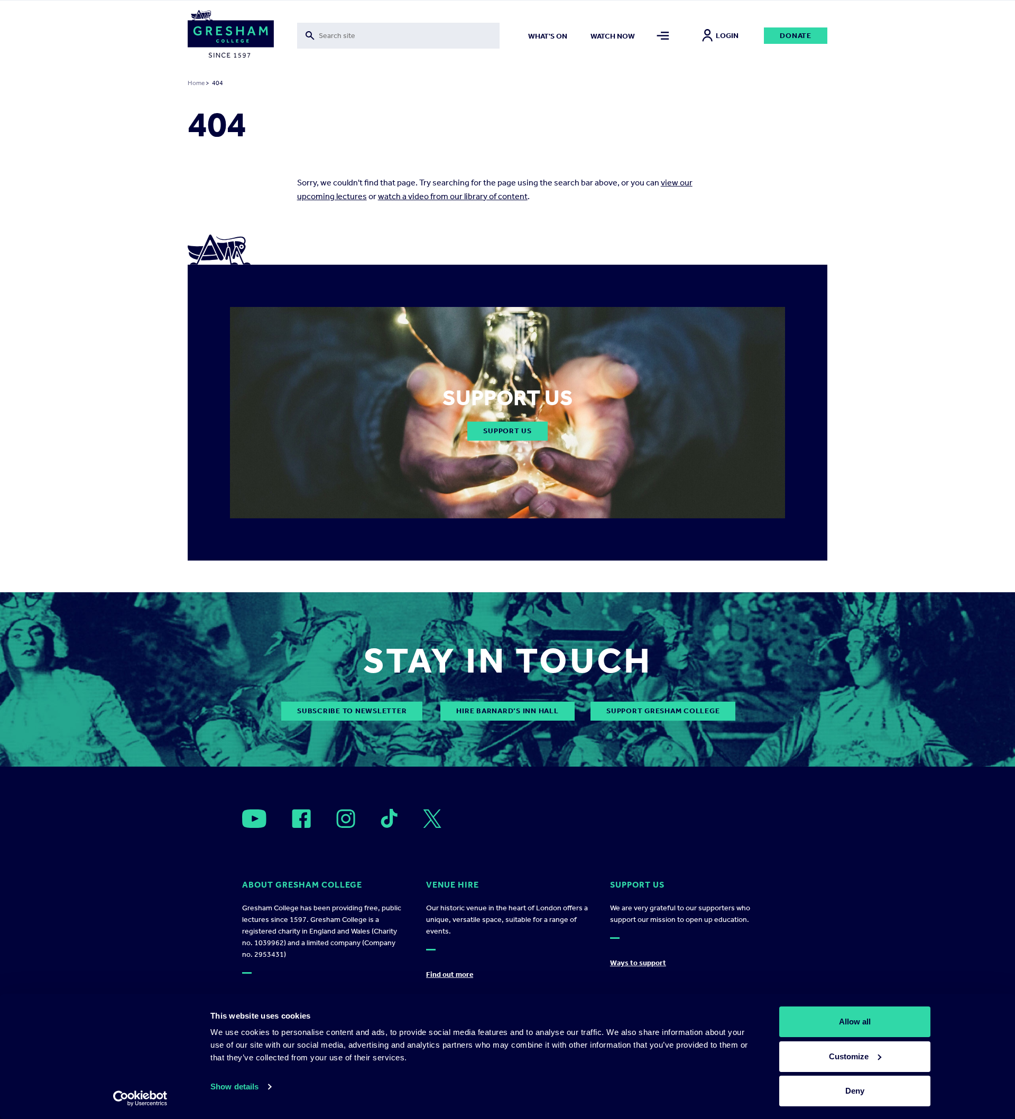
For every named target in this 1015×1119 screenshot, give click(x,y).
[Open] (254, 818)
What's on (547, 36)
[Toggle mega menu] (663, 35)
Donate (795, 35)
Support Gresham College (662, 710)
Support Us (507, 430)
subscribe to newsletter (352, 710)
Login (727, 35)
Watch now (612, 36)
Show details (234, 1086)
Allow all (855, 1021)
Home (196, 83)
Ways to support (638, 962)
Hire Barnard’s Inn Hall (507, 710)
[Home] (231, 36)
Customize (849, 1056)
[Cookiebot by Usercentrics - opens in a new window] (140, 1098)
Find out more (449, 974)
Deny (854, 1090)
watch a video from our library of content (453, 196)
